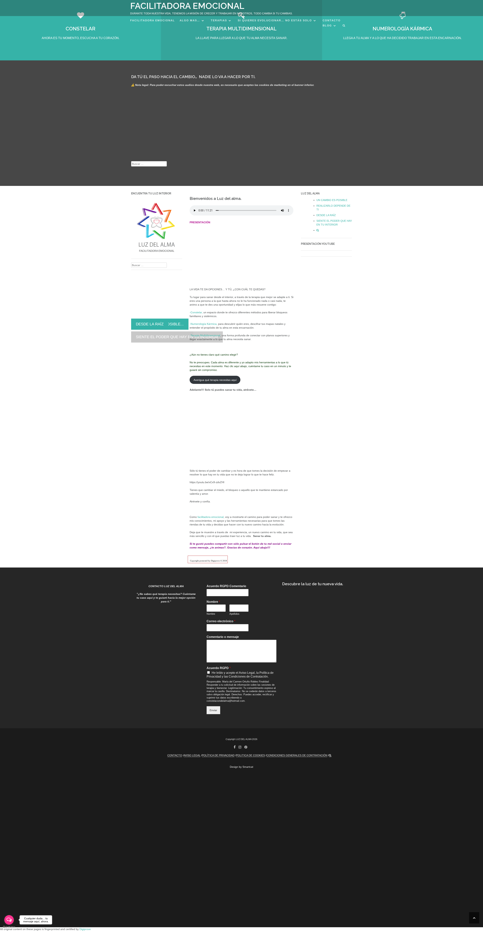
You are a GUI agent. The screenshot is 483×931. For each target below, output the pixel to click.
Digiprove (85, 929)
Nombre (213, 601)
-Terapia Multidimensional (205, 335)
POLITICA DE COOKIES (250, 755)
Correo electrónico (221, 621)
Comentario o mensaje (223, 636)
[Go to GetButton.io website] (9, 927)
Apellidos (234, 613)
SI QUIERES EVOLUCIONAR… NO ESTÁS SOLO (275, 20)
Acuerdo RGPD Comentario (226, 586)
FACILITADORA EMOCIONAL (187, 6)
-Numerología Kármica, (203, 323)
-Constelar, (196, 312)
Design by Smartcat (241, 766)
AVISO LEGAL (192, 755)
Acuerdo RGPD (219, 668)
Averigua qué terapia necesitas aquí (215, 379)
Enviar (213, 710)
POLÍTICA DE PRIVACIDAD (218, 755)
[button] (344, 26)
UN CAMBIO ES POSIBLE (331, 200)
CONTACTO (332, 20)
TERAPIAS (219, 20)
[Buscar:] (149, 163)
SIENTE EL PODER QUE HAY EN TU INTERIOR (177, 337)
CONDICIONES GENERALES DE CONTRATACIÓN (296, 755)
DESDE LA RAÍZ (150, 324)
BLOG (327, 25)
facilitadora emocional (211, 516)
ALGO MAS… (190, 20)
